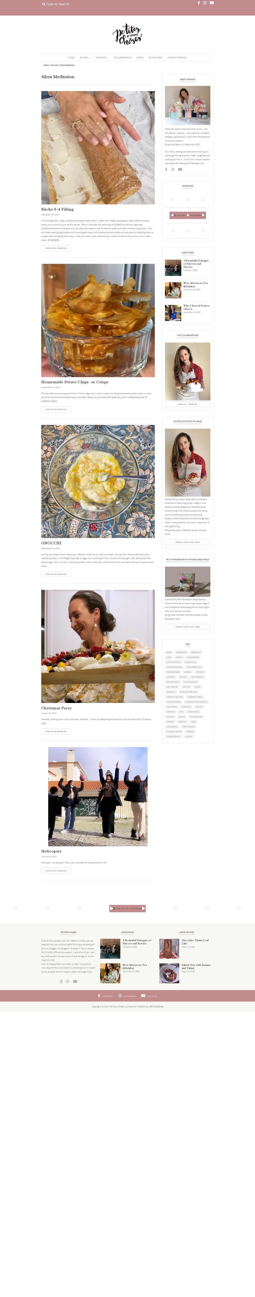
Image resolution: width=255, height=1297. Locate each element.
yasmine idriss (174, 732)
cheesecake (192, 657)
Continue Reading (56, 248)
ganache (171, 692)
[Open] (172, 199)
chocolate (190, 662)
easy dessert (190, 682)
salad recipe (196, 717)
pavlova (171, 712)
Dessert (171, 677)
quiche (170, 717)
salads (170, 722)
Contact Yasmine (177, 57)
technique (172, 727)
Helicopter (51, 851)
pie (181, 712)
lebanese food (195, 697)
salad (182, 717)
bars (169, 652)
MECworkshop (156, 1006)
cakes (179, 657)
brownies (196, 652)
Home (71, 57)
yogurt (190, 732)
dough (183, 677)
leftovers (172, 707)
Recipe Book (156, 57)
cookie (188, 672)
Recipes (84, 57)
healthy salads (174, 697)
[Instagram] (178, 205)
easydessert (173, 682)
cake (169, 657)
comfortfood (173, 672)
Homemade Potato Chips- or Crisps (74, 382)
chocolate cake (174, 667)
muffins (186, 707)
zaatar (188, 737)
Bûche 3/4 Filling (57, 209)
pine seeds (193, 712)
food (197, 687)
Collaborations (123, 57)
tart (193, 722)
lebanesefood (173, 702)
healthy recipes (188, 692)
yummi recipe (173, 737)
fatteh (186, 687)
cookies (200, 672)
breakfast (181, 652)
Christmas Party (56, 708)
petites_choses (172, 194)
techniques (188, 727)
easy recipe (172, 687)
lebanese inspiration (196, 702)
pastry (199, 707)
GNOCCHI (51, 543)
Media (140, 57)
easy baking (197, 677)
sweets (182, 722)
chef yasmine (173, 662)
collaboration (194, 667)
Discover (101, 57)
